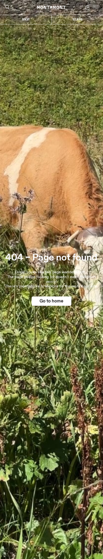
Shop (25, 19)
